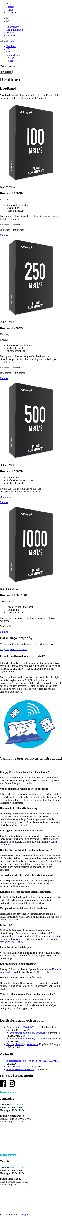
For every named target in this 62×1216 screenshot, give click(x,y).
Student (10, 9)
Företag (10, 6)
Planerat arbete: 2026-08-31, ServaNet (25, 1033)
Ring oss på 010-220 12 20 (13, 649)
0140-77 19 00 (16, 1167)
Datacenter (11, 12)
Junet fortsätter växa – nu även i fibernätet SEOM (31, 1060)
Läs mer (4, 235)
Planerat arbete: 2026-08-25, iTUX (23, 1027)
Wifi (8, 49)
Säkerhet (10, 60)
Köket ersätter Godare (17, 1066)
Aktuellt (10, 32)
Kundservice (12, 27)
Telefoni (10, 57)
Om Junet (11, 35)
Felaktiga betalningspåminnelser (22, 1044)
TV (8, 52)
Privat (9, 4)
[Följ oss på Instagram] (12, 1085)
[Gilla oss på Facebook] (3, 1085)
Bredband (11, 46)
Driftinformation (14, 29)
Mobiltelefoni (13, 55)
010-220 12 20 (16, 1104)
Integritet (25, 1214)
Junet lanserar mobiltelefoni (20, 1069)
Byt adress (6, 72)
